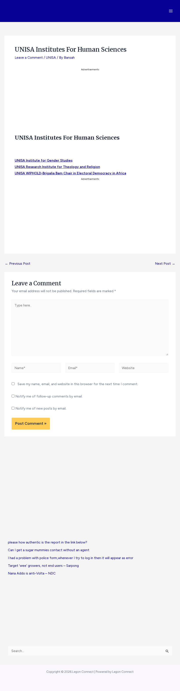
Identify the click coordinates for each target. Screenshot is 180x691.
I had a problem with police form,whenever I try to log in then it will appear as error (70, 558)
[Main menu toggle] (171, 11)
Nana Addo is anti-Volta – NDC (32, 573)
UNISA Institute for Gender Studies (43, 160)
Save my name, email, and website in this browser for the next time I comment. (78, 384)
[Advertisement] (90, 102)
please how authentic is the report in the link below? (47, 542)
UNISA (51, 57)
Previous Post (17, 263)
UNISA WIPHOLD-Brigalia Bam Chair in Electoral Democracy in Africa (70, 173)
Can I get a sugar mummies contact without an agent (48, 550)
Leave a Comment (29, 57)
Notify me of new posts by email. (40, 408)
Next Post (165, 263)
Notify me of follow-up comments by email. (49, 396)
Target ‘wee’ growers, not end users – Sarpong (43, 565)
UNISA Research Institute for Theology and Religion (57, 167)
